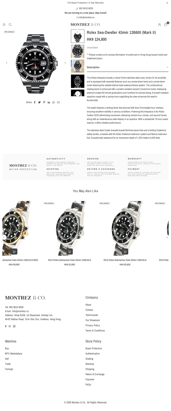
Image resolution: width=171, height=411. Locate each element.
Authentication (93, 353)
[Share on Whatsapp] (53, 102)
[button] (165, 25)
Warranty (90, 364)
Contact (89, 310)
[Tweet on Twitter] (39, 102)
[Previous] (6, 62)
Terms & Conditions (95, 330)
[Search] (10, 24)
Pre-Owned (9, 32)
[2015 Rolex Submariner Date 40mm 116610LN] (85, 228)
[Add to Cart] (30, 252)
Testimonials (92, 315)
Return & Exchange (95, 374)
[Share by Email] (58, 102)
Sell (7, 358)
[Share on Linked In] (49, 102)
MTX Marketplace (13, 353)
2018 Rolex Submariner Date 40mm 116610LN (141, 260)
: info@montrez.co (20, 311)
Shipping (90, 369)
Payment (90, 379)
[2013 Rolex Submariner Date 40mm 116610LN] (30, 228)
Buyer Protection (94, 348)
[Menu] (4, 24)
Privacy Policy (93, 325)
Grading (89, 358)
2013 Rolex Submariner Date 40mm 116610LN (30, 260)
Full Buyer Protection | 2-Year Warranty (85, 2)
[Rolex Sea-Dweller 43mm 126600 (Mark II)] (77, 36)
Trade (8, 364)
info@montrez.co (87, 17)
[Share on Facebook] (35, 102)
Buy (7, 348)
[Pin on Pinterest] (44, 102)
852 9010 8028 (86, 8)
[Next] (65, 62)
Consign (9, 369)
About (88, 304)
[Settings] (159, 25)
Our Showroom (93, 320)
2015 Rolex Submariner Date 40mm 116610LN (85, 260)
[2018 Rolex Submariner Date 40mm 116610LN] (141, 228)
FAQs (88, 384)
